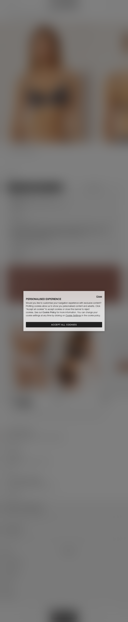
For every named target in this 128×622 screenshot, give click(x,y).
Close (99, 296)
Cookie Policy (49, 312)
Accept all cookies (64, 324)
